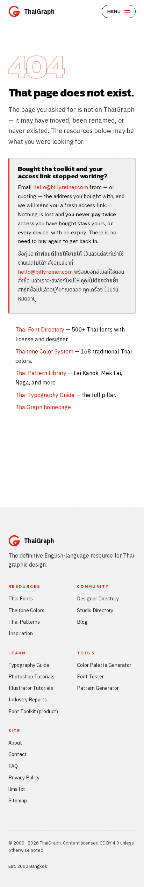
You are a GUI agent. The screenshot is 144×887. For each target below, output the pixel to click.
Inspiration (20, 633)
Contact (17, 754)
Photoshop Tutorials (31, 676)
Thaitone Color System (44, 351)
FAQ (13, 766)
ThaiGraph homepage (43, 407)
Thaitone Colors (26, 610)
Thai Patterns (24, 621)
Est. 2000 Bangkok (27, 866)
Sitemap (17, 800)
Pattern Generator (98, 688)
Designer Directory (98, 598)
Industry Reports (27, 699)
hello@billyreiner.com (60, 187)
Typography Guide (28, 665)
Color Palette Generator (104, 665)
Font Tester (90, 676)
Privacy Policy (23, 777)
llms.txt (16, 789)
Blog (82, 621)
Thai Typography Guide (44, 394)
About (15, 742)
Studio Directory (95, 610)
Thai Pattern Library (40, 372)
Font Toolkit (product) (33, 711)
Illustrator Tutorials (30, 688)
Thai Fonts (20, 598)
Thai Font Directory (39, 329)
